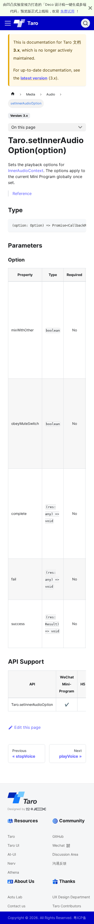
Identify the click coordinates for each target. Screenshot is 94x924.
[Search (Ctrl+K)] (85, 23)
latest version (34, 78)
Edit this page (27, 727)
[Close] (90, 8)
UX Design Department (71, 897)
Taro (11, 836)
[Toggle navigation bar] (8, 23)
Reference (22, 193)
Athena (13, 872)
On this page (23, 127)
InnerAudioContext (25, 170)
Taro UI (13, 845)
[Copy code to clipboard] (80, 225)
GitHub (58, 836)
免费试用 (67, 11)
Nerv (12, 863)
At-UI (12, 854)
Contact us (16, 906)
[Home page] (13, 94)
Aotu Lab (15, 897)
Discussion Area (65, 854)
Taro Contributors (66, 906)
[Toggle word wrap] (70, 225)
